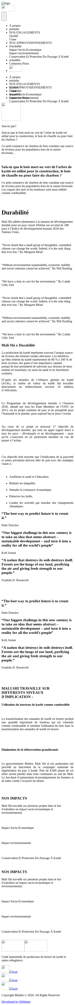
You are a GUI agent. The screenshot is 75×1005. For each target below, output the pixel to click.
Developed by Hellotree (16, 1001)
